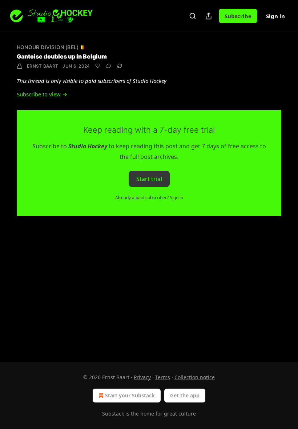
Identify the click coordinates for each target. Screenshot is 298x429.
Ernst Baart (42, 66)
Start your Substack (130, 395)
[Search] (192, 16)
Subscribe (238, 16)
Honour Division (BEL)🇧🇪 (51, 47)
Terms (162, 377)
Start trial (149, 179)
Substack (113, 413)
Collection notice (194, 377)
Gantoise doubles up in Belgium (62, 56)
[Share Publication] (208, 16)
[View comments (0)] (108, 65)
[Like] (97, 65)
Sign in (275, 16)
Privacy (142, 377)
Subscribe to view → (42, 94)
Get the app (185, 395)
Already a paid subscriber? (149, 198)
